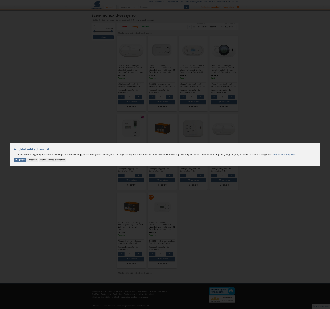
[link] (284, 154)
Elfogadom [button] (20, 160)
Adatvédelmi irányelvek (284, 154)
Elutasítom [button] (32, 160)
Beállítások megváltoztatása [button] (52, 160)
